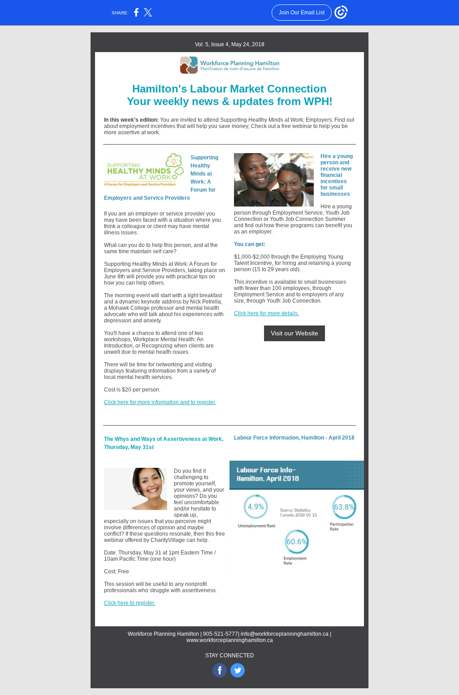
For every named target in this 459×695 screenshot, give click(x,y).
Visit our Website (294, 333)
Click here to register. (129, 603)
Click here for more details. (266, 313)
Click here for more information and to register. (160, 402)
